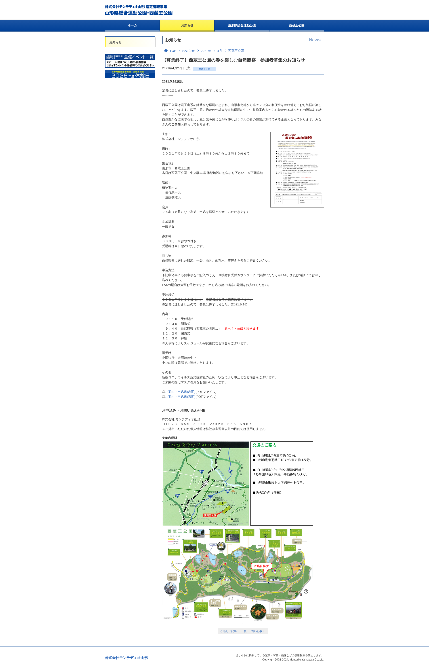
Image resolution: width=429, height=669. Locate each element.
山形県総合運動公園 (242, 25)
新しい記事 (230, 631)
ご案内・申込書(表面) (180, 392)
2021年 (206, 51)
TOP (173, 51)
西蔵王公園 (297, 25)
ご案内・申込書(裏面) (180, 396)
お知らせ (187, 25)
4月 (219, 51)
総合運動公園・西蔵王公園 (139, 10)
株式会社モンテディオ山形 (126, 658)
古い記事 (256, 631)
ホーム (132, 25)
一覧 (244, 631)
